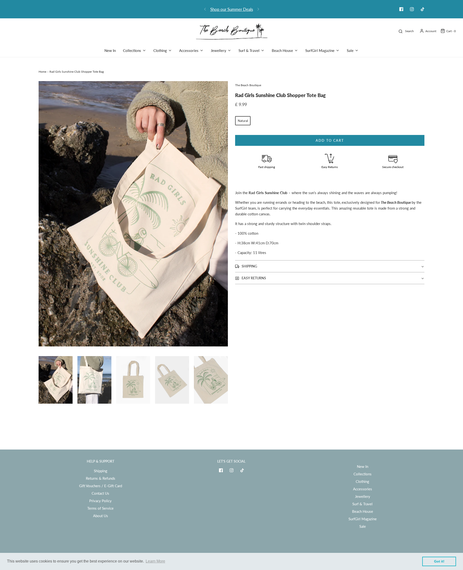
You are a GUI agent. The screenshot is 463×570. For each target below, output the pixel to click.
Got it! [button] (439, 561)
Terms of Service (100, 508)
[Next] (258, 9)
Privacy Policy (100, 501)
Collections (363, 474)
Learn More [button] (155, 561)
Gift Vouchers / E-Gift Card (100, 486)
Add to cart (330, 140)
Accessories (362, 489)
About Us (100, 516)
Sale (362, 526)
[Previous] (205, 9)
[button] (56, 380)
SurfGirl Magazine (362, 519)
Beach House (362, 511)
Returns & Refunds (100, 478)
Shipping (100, 471)
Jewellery (362, 496)
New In (110, 50)
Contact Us (100, 493)
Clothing (362, 481)
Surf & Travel (362, 504)
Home (42, 71)
